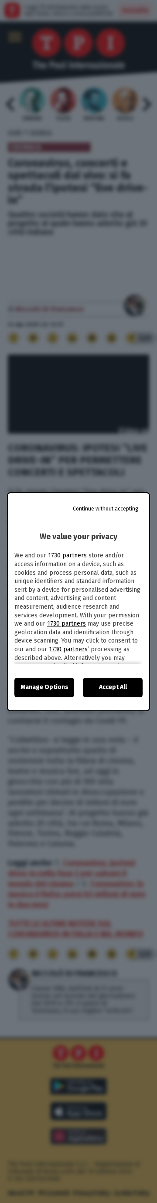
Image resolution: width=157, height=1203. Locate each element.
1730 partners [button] (67, 555)
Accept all (113, 687)
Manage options (44, 687)
